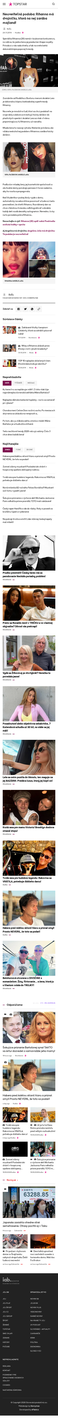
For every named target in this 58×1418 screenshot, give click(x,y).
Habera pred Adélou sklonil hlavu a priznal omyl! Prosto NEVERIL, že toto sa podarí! (29, 457)
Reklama (7, 1366)
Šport (5, 1320)
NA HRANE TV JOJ (37, 1320)
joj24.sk (34, 1303)
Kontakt (6, 1370)
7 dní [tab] (18, 450)
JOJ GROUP (7, 1316)
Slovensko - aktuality (40, 1329)
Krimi (32, 1338)
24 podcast (35, 1325)
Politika (34, 1342)
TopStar (6, 1329)
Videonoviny (36, 1312)
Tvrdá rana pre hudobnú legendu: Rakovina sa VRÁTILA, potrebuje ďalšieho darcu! (29, 478)
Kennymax (35, 1406)
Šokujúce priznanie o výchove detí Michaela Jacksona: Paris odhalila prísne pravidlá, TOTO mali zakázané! (28, 499)
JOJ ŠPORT (7, 1307)
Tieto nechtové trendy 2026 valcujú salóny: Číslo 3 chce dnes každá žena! (26, 433)
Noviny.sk (11, 1180)
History (6, 1342)
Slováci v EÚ (35, 1351)
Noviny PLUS (35, 1307)
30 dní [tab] (29, 450)
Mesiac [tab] (31, 383)
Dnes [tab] (7, 450)
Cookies (6, 1385)
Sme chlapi (7, 1333)
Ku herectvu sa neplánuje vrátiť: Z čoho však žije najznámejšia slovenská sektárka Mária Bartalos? (26, 391)
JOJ (4, 1299)
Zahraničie (35, 1333)
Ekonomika (35, 1347)
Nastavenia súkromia (12, 1390)
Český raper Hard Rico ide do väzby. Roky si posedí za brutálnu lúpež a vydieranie (28, 510)
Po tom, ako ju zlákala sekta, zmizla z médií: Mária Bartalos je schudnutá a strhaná (26, 422)
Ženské (6, 1325)
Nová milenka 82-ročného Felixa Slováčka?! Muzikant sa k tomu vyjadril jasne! (28, 489)
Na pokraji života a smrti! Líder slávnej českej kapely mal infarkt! (27, 520)
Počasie (6, 1347)
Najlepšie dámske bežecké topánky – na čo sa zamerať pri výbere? (29, 401)
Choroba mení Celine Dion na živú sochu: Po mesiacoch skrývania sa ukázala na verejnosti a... (29, 412)
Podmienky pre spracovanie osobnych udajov (13, 1378)
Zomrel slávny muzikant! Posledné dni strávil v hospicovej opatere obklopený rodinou (25, 468)
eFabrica (35, 1410)
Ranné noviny (36, 1316)
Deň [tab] (7, 383)
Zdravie (6, 1338)
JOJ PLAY (6, 1303)
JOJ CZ (5, 1312)
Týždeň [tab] (18, 383)
